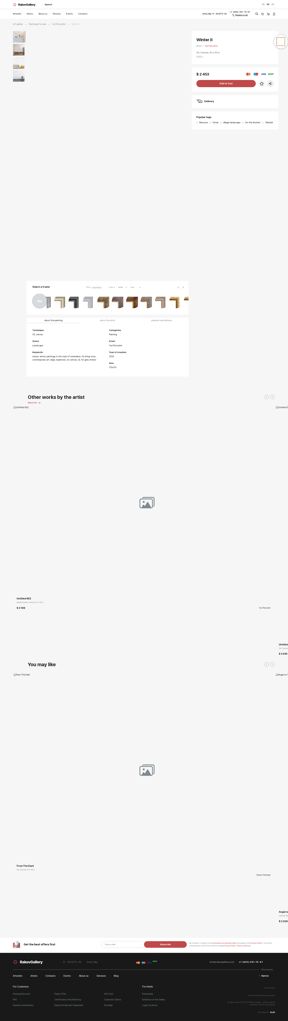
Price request (23, 857)
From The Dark (25, 865)
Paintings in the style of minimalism (63, 356)
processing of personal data (225, 943)
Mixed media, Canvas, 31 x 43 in (30, 602)
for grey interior (88, 360)
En (268, 4)
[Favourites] (263, 14)
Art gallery (18, 24)
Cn (272, 4)
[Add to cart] (18, 590)
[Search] (257, 14)
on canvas (72, 360)
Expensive (61, 360)
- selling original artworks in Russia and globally (262, 1003)
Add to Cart (225, 83)
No (40, 301)
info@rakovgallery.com (222, 962)
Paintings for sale (37, 24)
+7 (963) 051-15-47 (240, 12)
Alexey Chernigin (263, 875)
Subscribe (165, 944)
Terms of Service (244, 946)
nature (35, 356)
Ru (263, 4)
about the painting (53, 320)
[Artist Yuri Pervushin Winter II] (149, 154)
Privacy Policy (231, 946)
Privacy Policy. (257, 943)
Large (52, 360)
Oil (79, 360)
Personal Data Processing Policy (261, 995)
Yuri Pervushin (59, 24)
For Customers (21, 986)
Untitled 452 (24, 598)
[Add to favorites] (25, 590)
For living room (89, 356)
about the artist (107, 320)
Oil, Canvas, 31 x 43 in (26, 870)
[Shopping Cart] (268, 14)
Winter (42, 356)
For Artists (147, 986)
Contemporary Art (40, 360)
